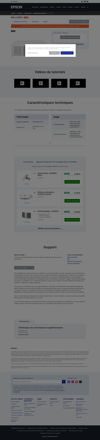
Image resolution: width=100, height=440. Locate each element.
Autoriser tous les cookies (67, 52)
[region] (50, 50)
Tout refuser (54, 52)
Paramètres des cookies (32, 52)
